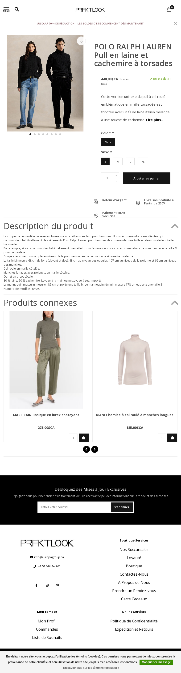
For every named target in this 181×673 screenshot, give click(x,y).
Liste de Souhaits (47, 637)
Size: (106, 152)
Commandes (47, 629)
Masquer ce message (156, 662)
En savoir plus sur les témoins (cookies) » (91, 667)
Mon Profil (47, 621)
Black (108, 142)
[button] (30, 134)
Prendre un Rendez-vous (134, 590)
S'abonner (121, 507)
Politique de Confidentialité (134, 621)
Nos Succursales (133, 549)
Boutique (134, 566)
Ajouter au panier (146, 178)
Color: (107, 133)
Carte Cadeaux (134, 598)
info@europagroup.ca (49, 557)
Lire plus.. (154, 119)
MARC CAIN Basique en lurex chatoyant (46, 415)
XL (143, 161)
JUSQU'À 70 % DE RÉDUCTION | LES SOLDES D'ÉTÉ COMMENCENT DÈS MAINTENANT (90, 23)
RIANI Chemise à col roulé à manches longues (134, 415)
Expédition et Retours (134, 629)
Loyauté (134, 557)
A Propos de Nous (134, 582)
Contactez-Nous (134, 574)
